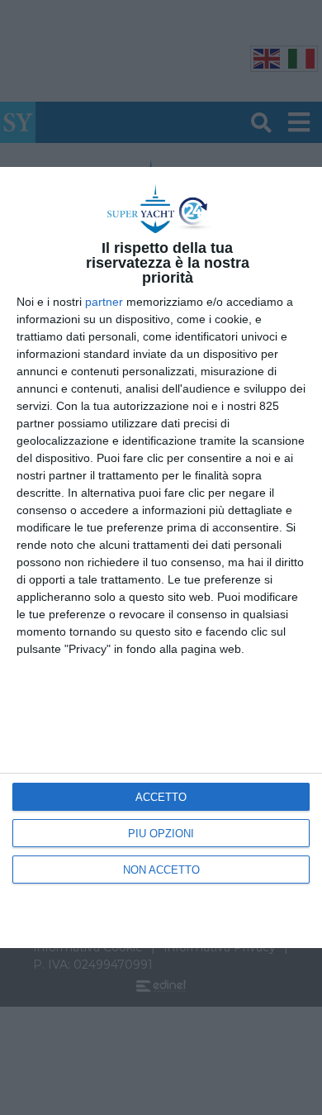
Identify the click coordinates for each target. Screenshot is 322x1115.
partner (104, 301)
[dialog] (161, 557)
